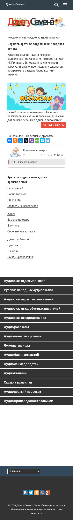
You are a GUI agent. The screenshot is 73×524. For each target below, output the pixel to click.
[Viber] (31, 140)
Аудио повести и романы (23, 336)
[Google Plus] (48, 492)
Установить (53, 125)
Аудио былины (15, 373)
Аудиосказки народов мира (25, 318)
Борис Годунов (16, 194)
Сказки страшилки (18, 383)
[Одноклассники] (15, 140)
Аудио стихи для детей (21, 364)
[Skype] (42, 140)
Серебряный (15, 188)
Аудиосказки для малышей (24, 281)
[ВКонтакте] (9, 140)
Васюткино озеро (18, 219)
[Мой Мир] (20, 140)
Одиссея (12, 245)
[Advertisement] (36, 436)
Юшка (11, 214)
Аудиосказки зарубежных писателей (32, 309)
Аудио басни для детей (21, 355)
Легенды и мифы (17, 346)
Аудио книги (18, 37)
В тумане (13, 225)
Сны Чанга (14, 200)
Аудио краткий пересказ (44, 37)
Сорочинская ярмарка (21, 231)
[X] (26, 140)
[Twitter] (31, 492)
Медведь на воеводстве (22, 206)
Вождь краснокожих (20, 257)
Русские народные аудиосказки (28, 290)
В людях (12, 251)
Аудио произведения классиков (28, 401)
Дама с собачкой (18, 239)
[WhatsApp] (37, 140)
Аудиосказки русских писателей (29, 299)
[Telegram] (48, 140)
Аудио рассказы (16, 327)
